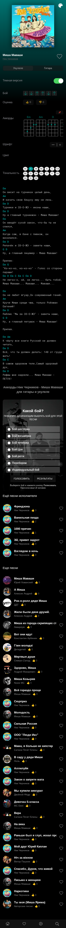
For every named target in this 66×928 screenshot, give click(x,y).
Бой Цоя (17, 449)
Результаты (44, 478)
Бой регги (18, 456)
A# (36, 169)
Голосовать (22, 478)
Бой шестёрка (21, 429)
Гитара (48, 68)
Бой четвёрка (20, 442)
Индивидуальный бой (25, 469)
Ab (25, 169)
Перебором (19, 463)
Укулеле (18, 68)
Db (25, 173)
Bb (41, 169)
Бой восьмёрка (21, 435)
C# (57, 169)
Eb (41, 173)
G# (36, 178)
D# (36, 173)
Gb (25, 178)
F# (57, 173)
